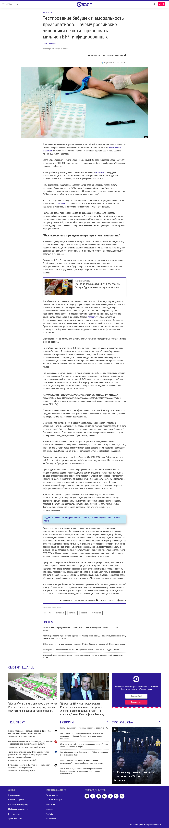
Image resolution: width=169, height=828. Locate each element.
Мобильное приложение (18, 809)
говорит (91, 317)
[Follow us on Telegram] (110, 796)
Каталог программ (16, 800)
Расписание (51, 818)
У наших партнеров (54, 800)
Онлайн (49, 809)
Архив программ (15, 818)
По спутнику (51, 804)
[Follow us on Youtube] (98, 796)
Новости (47, 12)
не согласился (61, 203)
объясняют (100, 172)
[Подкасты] (122, 796)
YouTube (49, 814)
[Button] (94, 55)
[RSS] (116, 796)
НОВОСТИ (67, 722)
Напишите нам (14, 814)
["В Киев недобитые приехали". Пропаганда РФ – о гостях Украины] (136, 755)
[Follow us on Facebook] (86, 796)
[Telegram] (154, 4)
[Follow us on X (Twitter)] (92, 796)
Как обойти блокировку (18, 804)
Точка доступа (52, 795)
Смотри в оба (122, 722)
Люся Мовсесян (49, 43)
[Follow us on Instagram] (104, 796)
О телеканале (14, 795)
